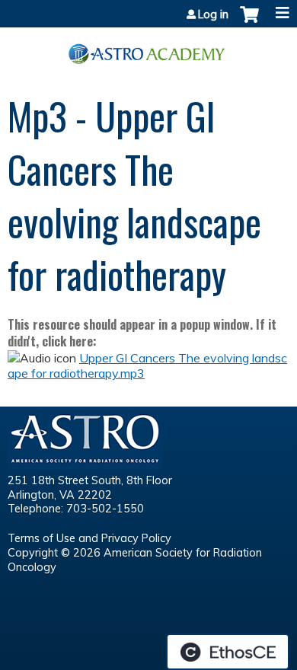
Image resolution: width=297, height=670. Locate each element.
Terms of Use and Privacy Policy (89, 538)
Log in (213, 14)
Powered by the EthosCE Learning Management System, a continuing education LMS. (227, 651)
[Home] (148, 48)
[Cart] (249, 22)
